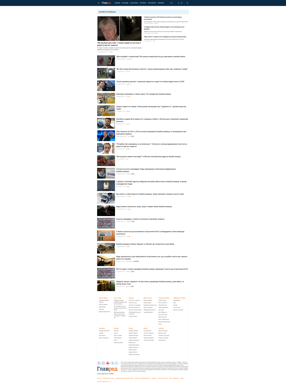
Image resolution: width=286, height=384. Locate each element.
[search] (187, 2)
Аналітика (134, 3)
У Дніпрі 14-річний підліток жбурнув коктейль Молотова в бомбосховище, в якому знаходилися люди (151, 183)
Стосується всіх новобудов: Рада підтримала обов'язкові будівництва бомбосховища (146, 170)
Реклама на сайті (163, 378)
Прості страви (118, 335)
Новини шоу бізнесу (164, 298)
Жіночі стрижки (148, 307)
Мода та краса (148, 298)
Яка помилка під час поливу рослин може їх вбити (120, 308)
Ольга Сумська (162, 302)
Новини (117, 3)
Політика (101, 309)
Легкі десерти (117, 338)
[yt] (108, 363)
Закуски (116, 330)
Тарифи (101, 333)
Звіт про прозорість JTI (103, 381)
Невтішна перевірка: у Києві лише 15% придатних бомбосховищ (143, 94)
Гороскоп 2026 (133, 316)
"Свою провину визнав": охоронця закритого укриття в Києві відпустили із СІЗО (150, 82)
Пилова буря (162, 340)
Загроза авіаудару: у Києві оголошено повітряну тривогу (140, 219)
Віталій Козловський (164, 321)
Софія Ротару (162, 300)
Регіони (131, 328)
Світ (154, 41)
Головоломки (147, 330)
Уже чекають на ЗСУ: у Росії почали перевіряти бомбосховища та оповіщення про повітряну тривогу (151, 133)
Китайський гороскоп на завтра (135, 313)
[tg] (112, 363)
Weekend (161, 3)
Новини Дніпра (133, 338)
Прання (175, 305)
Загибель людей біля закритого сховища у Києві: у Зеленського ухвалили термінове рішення (152, 120)
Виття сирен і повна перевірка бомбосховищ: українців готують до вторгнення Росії (152, 269)
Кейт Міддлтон (162, 312)
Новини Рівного (133, 352)
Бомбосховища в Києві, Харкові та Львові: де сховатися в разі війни (145, 244)
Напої (115, 340)
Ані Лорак (161, 310)
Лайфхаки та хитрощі (179, 298)
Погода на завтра (163, 338)
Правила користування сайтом (124, 378)
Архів (182, 378)
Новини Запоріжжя (134, 354)
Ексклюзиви (130, 261)
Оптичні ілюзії (147, 335)
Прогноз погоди (162, 330)
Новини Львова (133, 333)
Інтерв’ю (143, 3)
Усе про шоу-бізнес (149, 340)
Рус (171, 3)
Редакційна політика (109, 378)
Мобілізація (102, 307)
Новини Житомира (134, 345)
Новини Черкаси (133, 347)
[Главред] (106, 3)
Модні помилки (148, 300)
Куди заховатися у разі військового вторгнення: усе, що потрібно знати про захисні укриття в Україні (151, 258)
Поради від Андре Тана (150, 305)
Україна (156, 23)
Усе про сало (176, 307)
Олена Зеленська (163, 307)
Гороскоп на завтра (134, 300)
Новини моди (147, 302)
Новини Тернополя (134, 340)
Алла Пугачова (162, 314)
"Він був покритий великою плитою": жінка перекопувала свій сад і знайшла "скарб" (152, 69)
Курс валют (102, 335)
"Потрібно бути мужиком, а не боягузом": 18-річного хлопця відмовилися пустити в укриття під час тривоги (151, 145)
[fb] (99, 363)
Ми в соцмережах (174, 378)
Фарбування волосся (149, 310)
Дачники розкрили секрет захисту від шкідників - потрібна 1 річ (120, 315)
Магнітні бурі (162, 333)
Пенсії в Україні (103, 304)
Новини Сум (132, 342)
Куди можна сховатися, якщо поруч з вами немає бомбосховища (144, 207)
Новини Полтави (133, 335)
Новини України (103, 298)
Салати (116, 333)
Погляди (125, 3)
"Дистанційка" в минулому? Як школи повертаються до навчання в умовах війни (150, 57)
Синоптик (161, 328)
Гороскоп (131, 298)
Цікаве (145, 328)
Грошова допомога (104, 330)
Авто (174, 302)
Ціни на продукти (104, 338)
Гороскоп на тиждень (135, 305)
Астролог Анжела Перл (135, 310)
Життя (128, 71)
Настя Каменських (163, 319)
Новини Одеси (133, 349)
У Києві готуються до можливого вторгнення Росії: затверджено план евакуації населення (150, 233)
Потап (160, 324)
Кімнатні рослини (178, 310)
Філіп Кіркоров (162, 305)
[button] (98, 3)
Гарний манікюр (148, 312)
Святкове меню (118, 342)
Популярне (152, 3)
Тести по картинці (149, 333)
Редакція (154, 378)
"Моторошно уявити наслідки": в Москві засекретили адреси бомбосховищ (148, 157)
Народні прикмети (149, 338)
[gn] (116, 363)
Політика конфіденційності (142, 378)
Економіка (102, 328)
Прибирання (176, 300)
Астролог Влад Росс (134, 307)
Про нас (99, 378)
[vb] (103, 363)
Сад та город (117, 298)
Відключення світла (104, 311)
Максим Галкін (162, 317)
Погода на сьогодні (163, 335)
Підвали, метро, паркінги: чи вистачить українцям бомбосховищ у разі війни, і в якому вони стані (150, 283)
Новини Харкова (133, 330)
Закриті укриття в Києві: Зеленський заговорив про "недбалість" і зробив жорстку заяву (151, 108)
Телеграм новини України (104, 301)
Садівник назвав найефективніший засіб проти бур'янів (120, 302)
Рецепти (116, 328)
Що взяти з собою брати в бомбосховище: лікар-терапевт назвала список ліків (150, 194)
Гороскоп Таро (133, 302)
